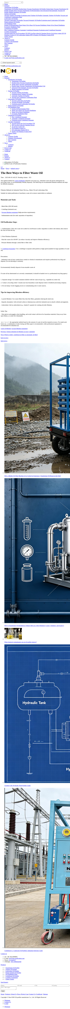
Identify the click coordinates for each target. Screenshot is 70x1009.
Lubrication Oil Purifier (15, 99)
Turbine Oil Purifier (13, 91)
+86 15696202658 (16, 961)
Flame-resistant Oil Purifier (16, 105)
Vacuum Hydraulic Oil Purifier (20, 102)
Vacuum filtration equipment (10, 212)
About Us (7, 38)
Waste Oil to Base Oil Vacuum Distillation (24, 110)
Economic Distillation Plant (19, 113)
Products (6, 6)
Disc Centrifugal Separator (19, 117)
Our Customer (12, 140)
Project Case (8, 51)
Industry (10, 146)
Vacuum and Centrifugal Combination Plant (24, 97)
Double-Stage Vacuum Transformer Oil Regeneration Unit (28, 86)
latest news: (4, 341)
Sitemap (45, 994)
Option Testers (12, 133)
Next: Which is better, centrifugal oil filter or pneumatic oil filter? (19, 335)
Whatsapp (7, 1000)
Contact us (4, 954)
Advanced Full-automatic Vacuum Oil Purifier (25, 87)
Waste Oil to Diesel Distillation (20, 112)
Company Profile (13, 136)
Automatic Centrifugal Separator (21, 118)
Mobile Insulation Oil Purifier (20, 89)
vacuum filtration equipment (19, 328)
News (6, 46)
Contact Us (7, 53)
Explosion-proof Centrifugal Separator (23, 120)
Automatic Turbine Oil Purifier (20, 96)
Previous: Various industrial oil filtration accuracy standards (18, 331)
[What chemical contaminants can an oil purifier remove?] (13, 639)
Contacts (6, 159)
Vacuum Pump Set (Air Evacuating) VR (23, 123)
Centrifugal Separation (8, 248)
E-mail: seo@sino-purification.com (14, 58)
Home (6, 4)
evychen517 (12, 960)
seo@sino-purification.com (13, 66)
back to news (4, 338)
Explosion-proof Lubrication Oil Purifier (23, 104)
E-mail (6, 1003)
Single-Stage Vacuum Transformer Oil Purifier (25, 84)
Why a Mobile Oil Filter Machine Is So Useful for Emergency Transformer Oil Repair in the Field (32, 476)
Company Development (15, 138)
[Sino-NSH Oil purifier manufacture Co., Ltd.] (8, 73)
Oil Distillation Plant (14, 107)
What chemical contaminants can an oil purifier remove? (20, 642)
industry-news (15, 168)
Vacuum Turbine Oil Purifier (20, 92)
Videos (10, 141)
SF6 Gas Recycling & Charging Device (23, 125)
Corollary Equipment (14, 122)
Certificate (7, 54)
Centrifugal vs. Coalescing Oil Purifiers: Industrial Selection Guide (23, 950)
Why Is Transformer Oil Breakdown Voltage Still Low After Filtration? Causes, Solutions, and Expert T (34, 625)
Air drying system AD (18, 127)
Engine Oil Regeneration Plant (20, 109)
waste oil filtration (20, 180)
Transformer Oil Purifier (15, 79)
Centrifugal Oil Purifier (14, 115)
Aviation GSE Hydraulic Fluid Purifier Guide (17, 785)
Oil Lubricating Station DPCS (20, 130)
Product (6, 156)
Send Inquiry (4, 982)
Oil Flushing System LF (19, 128)
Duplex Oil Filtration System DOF (22, 131)
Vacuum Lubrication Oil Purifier (21, 100)
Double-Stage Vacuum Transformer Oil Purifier (25, 83)
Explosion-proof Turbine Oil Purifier (22, 94)
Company (11, 144)
